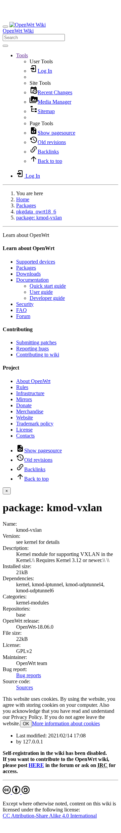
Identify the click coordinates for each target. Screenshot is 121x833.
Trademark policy (34, 423)
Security (25, 304)
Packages (26, 205)
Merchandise (29, 411)
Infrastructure (30, 393)
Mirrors (24, 399)
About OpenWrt (33, 381)
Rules (22, 387)
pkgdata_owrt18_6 (36, 211)
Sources (24, 687)
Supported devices (35, 262)
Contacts (25, 436)
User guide (41, 292)
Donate (24, 405)
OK (26, 723)
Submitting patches (36, 342)
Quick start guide (48, 286)
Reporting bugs (32, 348)
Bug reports (28, 675)
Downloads (28, 274)
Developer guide (47, 298)
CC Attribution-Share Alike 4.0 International (50, 816)
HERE (36, 765)
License (24, 429)
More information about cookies (66, 723)
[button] (22, 55)
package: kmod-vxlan (39, 217)
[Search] (5, 46)
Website (24, 417)
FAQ (21, 310)
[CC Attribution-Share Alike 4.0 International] (16, 792)
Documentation (32, 280)
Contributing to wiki (37, 354)
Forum (23, 316)
